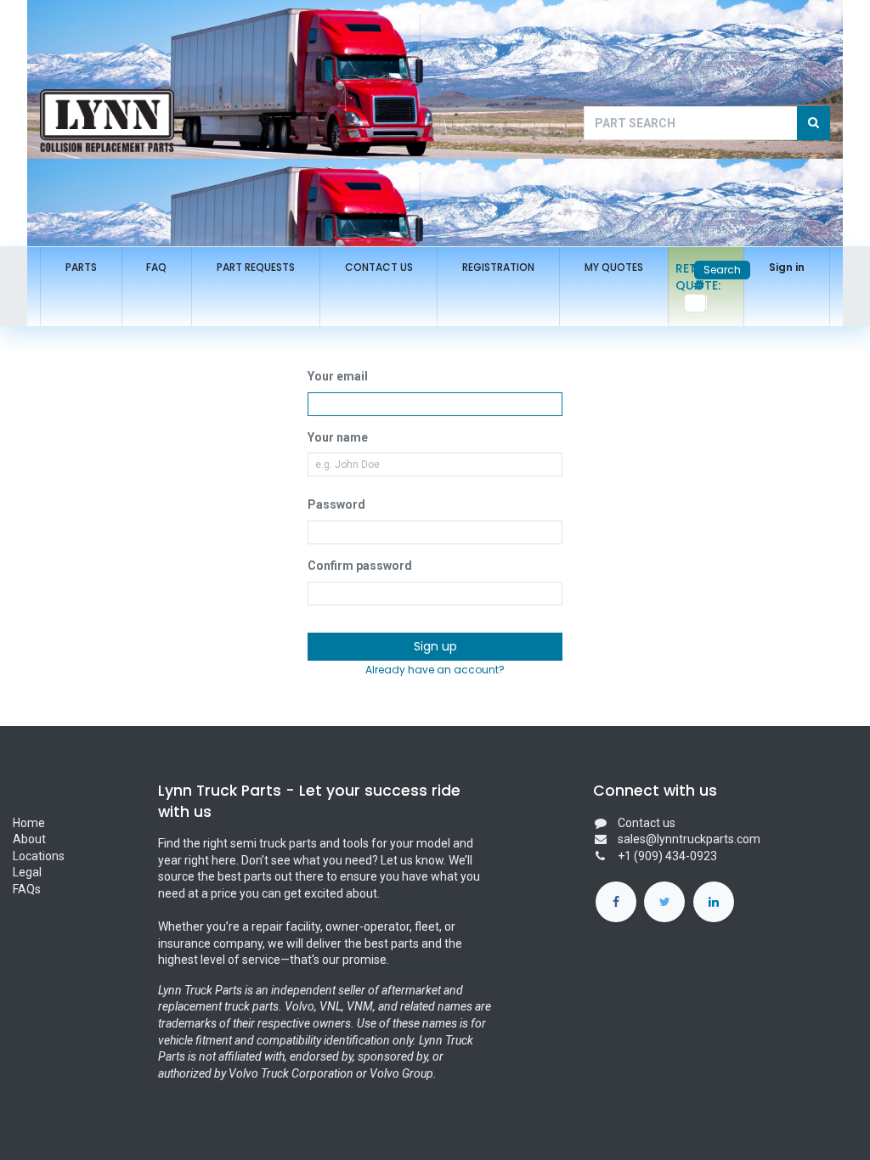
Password (336, 504)
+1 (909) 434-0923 (667, 856)
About (30, 839)
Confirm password (360, 565)
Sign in (787, 267)
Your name (338, 437)
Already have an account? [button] (435, 669)
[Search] (813, 123)
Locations (39, 856)
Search (722, 269)
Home (29, 823)
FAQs (27, 889)
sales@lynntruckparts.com (689, 839)
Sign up (435, 646)
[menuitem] (81, 268)
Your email (338, 376)
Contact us (646, 823)
